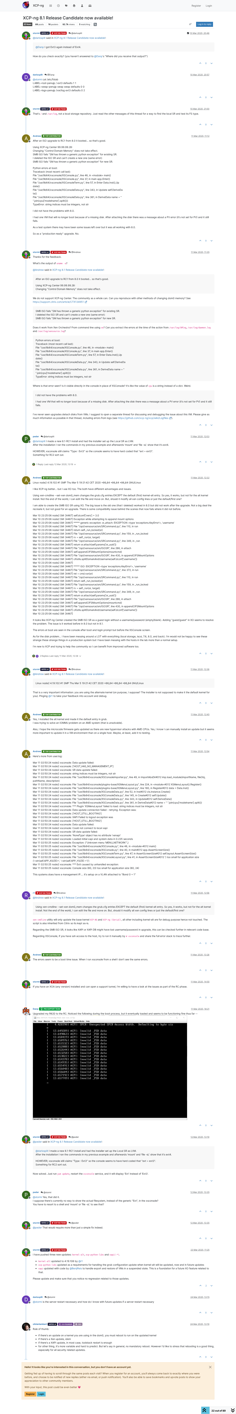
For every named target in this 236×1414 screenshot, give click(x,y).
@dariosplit (76, 33)
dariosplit (38, 74)
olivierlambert (40, 1324)
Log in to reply (204, 24)
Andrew (37, 136)
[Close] (210, 1367)
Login (41, 1394)
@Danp (50, 74)
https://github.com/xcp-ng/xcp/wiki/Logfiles (143, 417)
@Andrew (76, 252)
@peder (75, 1137)
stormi (36, 33)
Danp (35, 1009)
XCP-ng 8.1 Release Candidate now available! (79, 37)
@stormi (47, 1192)
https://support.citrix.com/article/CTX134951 (58, 301)
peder (36, 436)
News (28, 24)
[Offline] (27, 35)
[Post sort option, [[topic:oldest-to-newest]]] (190, 24)
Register (30, 1394)
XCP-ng (38, 5)
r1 (34, 893)
